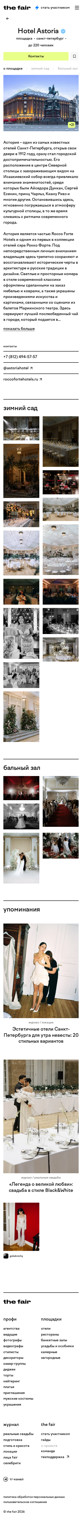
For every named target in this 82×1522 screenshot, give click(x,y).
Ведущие (10, 1334)
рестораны (50, 1334)
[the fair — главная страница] (17, 8)
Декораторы (13, 1358)
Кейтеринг (11, 1381)
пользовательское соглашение (25, 1502)
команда (48, 1451)
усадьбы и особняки (57, 1346)
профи (10, 1319)
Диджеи (9, 1369)
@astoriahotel (16, 368)
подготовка (12, 1440)
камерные (49, 1352)
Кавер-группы (14, 1364)
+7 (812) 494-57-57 (20, 356)
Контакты (36, 56)
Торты (8, 1375)
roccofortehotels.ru (20, 379)
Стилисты (11, 1352)
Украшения (12, 1404)
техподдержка (52, 1457)
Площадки (51, 1319)
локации (10, 1451)
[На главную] (17, 1302)
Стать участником (55, 8)
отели (45, 1328)
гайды (45, 1440)
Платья (8, 1387)
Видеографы (13, 1346)
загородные (50, 1358)
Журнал (11, 1424)
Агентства (11, 1328)
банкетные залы (54, 1340)
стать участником (55, 1434)
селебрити (12, 1463)
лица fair (10, 1457)
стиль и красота (16, 1446)
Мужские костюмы (18, 1399)
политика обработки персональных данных (34, 1497)
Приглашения (14, 1393)
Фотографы (12, 1340)
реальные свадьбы (18, 1434)
